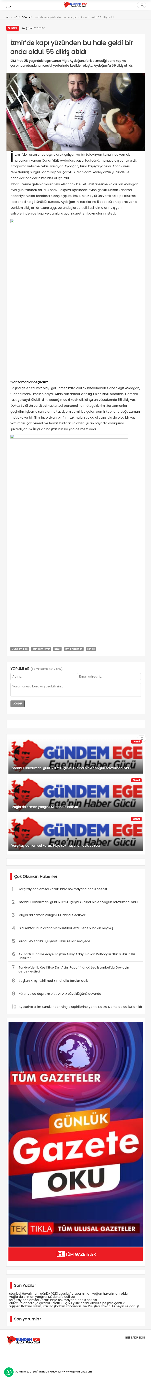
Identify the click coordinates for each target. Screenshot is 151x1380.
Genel (136, 741)
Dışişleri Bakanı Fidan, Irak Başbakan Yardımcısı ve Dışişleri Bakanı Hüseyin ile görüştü (75, 1306)
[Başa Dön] (144, 1373)
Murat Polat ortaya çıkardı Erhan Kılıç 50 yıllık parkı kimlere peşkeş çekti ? (66, 1303)
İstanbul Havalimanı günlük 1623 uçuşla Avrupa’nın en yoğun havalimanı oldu (75, 902)
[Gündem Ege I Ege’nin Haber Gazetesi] (75, 6)
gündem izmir (41, 648)
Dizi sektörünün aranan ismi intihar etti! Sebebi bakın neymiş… (63, 928)
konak (91, 648)
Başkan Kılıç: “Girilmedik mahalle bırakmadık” (51, 980)
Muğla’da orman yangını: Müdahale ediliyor (49, 915)
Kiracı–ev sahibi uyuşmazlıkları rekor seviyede (51, 941)
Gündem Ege (20, 648)
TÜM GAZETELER (80, 1254)
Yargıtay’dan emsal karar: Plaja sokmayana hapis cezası (59, 889)
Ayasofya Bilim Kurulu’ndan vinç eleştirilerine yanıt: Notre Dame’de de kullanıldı (77, 1006)
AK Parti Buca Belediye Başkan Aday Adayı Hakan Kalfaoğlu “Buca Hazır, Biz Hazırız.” (74, 955)
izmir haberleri (73, 648)
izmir (57, 648)
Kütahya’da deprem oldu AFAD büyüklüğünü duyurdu (56, 993)
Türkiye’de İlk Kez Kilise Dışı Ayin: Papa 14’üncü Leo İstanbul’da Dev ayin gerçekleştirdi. (70, 969)
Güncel (12, 28)
